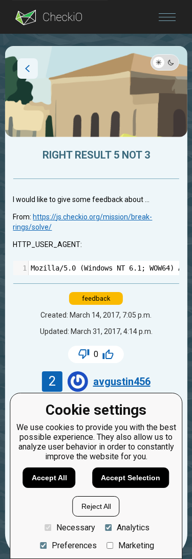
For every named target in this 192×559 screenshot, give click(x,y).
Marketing (136, 545)
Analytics (133, 527)
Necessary (75, 527)
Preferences (74, 545)
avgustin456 (122, 381)
